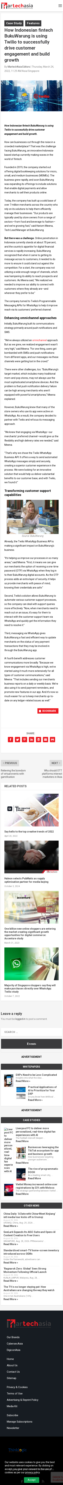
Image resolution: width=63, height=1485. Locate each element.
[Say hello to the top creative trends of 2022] (31, 810)
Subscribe (12, 1415)
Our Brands (13, 1337)
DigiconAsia (13, 1350)
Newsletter (13, 1428)
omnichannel (39, 340)
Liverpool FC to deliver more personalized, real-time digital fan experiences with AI (35, 1131)
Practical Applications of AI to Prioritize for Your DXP (42, 1090)
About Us (12, 1365)
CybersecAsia (15, 1343)
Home (10, 1359)
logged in (20, 1019)
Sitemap (11, 1378)
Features (33, 23)
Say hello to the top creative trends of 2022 (29, 831)
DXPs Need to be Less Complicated (36, 1074)
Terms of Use (15, 1393)
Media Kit (12, 1406)
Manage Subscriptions (19, 1421)
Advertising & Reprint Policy (22, 1399)
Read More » (23, 1081)
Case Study (14, 23)
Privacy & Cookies (17, 1387)
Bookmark (49, 711)
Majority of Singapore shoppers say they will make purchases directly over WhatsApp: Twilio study (30, 988)
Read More (22, 1141)
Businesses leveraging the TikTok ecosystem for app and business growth (43, 1150)
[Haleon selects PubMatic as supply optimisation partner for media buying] (31, 857)
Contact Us (13, 1371)
